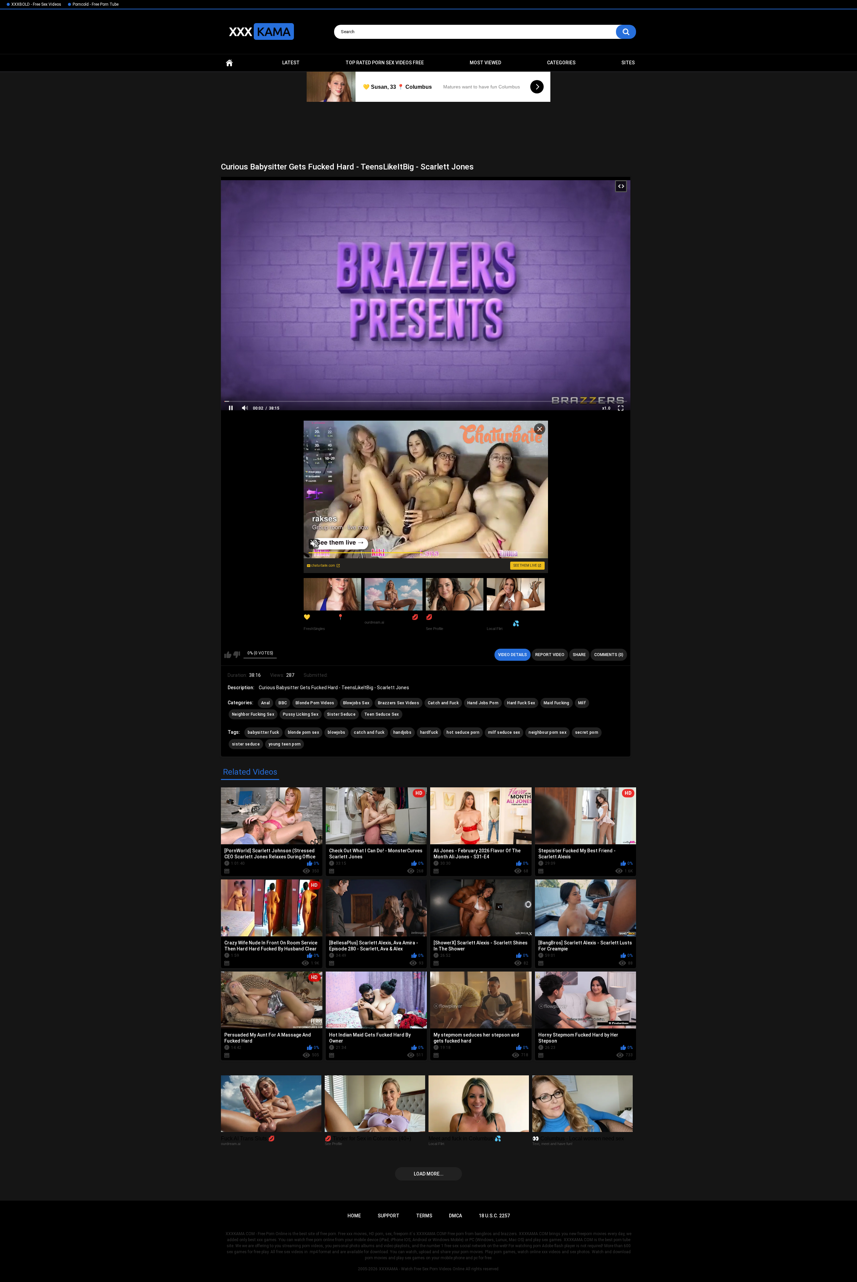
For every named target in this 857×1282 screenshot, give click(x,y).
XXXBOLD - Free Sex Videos (36, 4)
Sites (628, 62)
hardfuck (429, 732)
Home (229, 62)
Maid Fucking (556, 703)
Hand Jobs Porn (482, 703)
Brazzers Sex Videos (398, 703)
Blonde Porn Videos (315, 703)
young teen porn (284, 744)
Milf (582, 703)
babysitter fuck (263, 732)
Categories (561, 62)
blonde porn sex (303, 732)
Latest (291, 62)
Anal (265, 703)
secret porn (586, 732)
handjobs (402, 732)
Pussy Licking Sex (300, 714)
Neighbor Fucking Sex (253, 714)
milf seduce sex (504, 732)
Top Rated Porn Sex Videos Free (384, 62)
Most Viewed (485, 62)
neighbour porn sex (547, 732)
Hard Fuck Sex (521, 703)
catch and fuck (369, 732)
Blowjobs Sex (356, 703)
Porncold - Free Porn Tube (96, 4)
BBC (283, 703)
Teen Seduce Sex (381, 714)
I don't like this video (236, 654)
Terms (424, 1215)
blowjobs (336, 732)
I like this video (227, 654)
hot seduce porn (463, 732)
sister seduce (246, 744)
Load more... (429, 1174)
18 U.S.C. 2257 (494, 1215)
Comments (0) (608, 654)
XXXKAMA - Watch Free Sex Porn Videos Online (421, 1269)
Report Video (549, 654)
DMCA (455, 1215)
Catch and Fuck (443, 703)
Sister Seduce (341, 714)
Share (579, 654)
